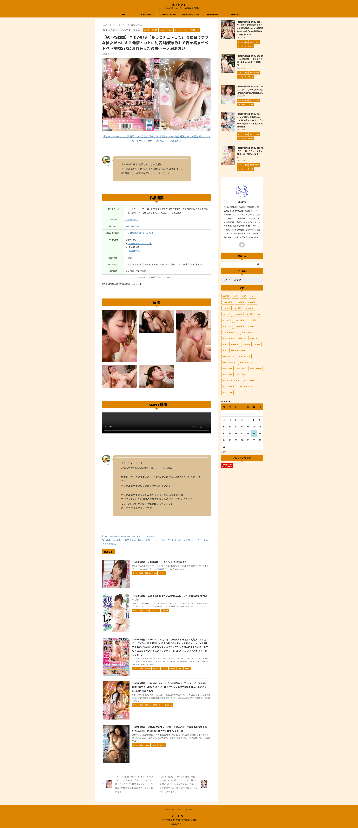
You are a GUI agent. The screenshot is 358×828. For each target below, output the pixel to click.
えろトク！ (179, 5)
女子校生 (246, 344)
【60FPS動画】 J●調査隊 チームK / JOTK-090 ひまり (159, 562)
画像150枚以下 (246, 362)
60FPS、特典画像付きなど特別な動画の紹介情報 (179, 820)
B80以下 (240, 302)
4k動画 (107, 540)
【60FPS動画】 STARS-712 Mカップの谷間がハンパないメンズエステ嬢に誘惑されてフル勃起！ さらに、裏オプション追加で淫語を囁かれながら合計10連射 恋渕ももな (169, 687)
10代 (235, 296)
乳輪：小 (253, 338)
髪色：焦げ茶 (110, 544)
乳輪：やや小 (228, 338)
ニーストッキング (230, 332)
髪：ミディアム (246, 386)
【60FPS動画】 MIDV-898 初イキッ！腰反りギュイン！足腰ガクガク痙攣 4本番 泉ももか (250, 152)
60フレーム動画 (111, 536)
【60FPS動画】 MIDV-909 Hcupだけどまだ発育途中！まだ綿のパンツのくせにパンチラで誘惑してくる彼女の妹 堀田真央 (250, 120)
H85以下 (226, 314)
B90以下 (226, 308)
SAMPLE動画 (212, 14)
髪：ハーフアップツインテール (160, 540)
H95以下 (250, 314)
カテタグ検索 (234, 14)
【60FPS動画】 (145, 14)
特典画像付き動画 (238, 350)
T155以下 (125, 540)
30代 (252, 296)
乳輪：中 (133, 540)
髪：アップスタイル (231, 380)
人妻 (225, 344)
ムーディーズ (131, 219)
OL (259, 314)
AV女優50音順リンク (190, 14)
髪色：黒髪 (241, 374)
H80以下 (249, 308)
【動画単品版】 (134, 250)
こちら (136, 283)
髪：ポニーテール (195, 540)
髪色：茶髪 (227, 374)
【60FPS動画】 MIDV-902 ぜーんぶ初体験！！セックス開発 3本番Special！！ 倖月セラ (250, 60)
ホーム (123, 14)
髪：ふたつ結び (180, 540)
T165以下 (227, 326)
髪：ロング (227, 392)
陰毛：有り (142, 540)
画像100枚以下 (229, 362)
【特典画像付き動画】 (168, 14)
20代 (244, 296)
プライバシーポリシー (172, 809)
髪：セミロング (229, 386)
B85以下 (251, 302)
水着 (225, 350)
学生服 (257, 344)
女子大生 (234, 344)
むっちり (252, 326)
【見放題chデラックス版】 (140, 243)
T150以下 (227, 320)
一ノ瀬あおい (148, 536)
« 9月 (223, 451)
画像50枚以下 (244, 356)
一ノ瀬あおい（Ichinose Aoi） (139, 232)
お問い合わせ (189, 809)
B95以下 (238, 308)
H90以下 (238, 314)
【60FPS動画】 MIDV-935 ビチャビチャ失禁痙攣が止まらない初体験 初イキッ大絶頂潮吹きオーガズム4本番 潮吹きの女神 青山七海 (250, 28)
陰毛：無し (241, 368)
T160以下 (252, 320)
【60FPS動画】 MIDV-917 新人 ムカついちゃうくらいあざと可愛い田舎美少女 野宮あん (250, 89)
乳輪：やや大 (247, 332)
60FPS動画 (115, 540)
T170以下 (240, 326)
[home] (242, 245)
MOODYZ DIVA (132, 226)
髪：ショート (249, 380)
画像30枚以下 (228, 356)
